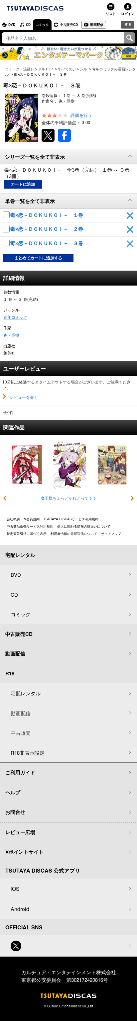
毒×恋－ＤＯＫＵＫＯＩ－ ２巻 (47, 229)
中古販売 (21, 732)
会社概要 (13, 519)
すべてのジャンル (72, 69)
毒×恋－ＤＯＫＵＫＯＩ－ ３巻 (47, 243)
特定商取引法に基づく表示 (27, 533)
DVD (11, 24)
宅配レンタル (26, 693)
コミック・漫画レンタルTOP (29, 69)
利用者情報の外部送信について (74, 533)
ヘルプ (12, 792)
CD (28, 24)
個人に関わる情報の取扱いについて (83, 526)
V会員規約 (32, 519)
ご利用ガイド (20, 772)
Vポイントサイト (24, 851)
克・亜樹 (11, 335)
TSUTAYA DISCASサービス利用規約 (71, 519)
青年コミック (15, 317)
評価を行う (81, 115)
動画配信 (96, 24)
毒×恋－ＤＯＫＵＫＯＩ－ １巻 (47, 215)
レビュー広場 (20, 832)
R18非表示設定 (28, 752)
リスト (111, 13)
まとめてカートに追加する (38, 258)
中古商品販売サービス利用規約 (30, 526)
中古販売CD (69, 24)
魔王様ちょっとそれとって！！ (68, 498)
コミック (42, 24)
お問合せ (15, 811)
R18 (128, 24)
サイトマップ (111, 533)
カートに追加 (23, 184)
